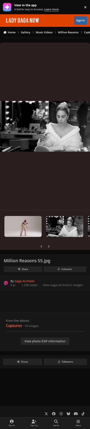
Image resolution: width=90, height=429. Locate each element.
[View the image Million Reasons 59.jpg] (23, 226)
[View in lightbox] (45, 126)
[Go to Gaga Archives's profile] (6, 283)
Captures (14, 325)
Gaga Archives (25, 281)
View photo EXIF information (45, 341)
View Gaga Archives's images (63, 285)
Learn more (8, 7)
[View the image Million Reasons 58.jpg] (64, 226)
